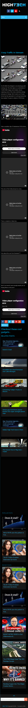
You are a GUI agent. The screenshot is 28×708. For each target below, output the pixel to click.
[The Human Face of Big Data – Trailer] (14, 443)
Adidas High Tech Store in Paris (13, 430)
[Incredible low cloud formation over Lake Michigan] (14, 363)
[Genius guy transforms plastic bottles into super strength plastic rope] (14, 403)
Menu (3, 17)
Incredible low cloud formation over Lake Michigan (13, 370)
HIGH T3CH (5, 706)
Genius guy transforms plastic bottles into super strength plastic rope (14, 411)
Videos (5, 325)
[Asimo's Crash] (14, 343)
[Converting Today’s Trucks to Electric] (14, 383)
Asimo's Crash (7, 350)
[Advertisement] (14, 36)
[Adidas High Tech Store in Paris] (14, 423)
